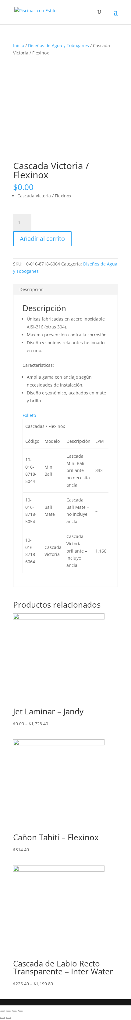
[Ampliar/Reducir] (20, 1010)
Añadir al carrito (42, 238)
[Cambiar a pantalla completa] (14, 1010)
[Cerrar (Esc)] (2, 1010)
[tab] (65, 289)
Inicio (18, 45)
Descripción (31, 289)
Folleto (29, 415)
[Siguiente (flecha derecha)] (8, 1018)
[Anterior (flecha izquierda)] (2, 1018)
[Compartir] (8, 1010)
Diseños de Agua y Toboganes (58, 45)
